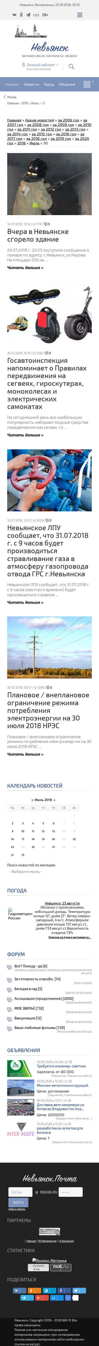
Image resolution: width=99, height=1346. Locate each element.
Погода (17, 890)
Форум (16, 954)
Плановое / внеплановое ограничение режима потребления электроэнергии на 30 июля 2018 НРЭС (48, 710)
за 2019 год (61, 138)
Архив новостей (39, 120)
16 (12, 839)
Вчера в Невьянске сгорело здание (38, 235)
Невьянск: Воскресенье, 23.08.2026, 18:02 (50, 5)
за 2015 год (42, 134)
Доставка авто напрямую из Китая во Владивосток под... (60, 1107)
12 (43, 831)
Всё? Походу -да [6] (30, 966)
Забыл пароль (16, 1208)
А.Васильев (66, 1240)
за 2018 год (36, 138)
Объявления (23, 1050)
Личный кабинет (41, 65)
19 (43, 839)
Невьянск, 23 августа (62, 903)
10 (22, 831)
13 (53, 831)
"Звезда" (31, 1240)
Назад (11, 97)
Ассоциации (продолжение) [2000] (44, 998)
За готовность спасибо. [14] (37, 979)
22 (74, 839)
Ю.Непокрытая (47, 1240)
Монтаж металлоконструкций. (63, 1085)
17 (23, 839)
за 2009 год (63, 124)
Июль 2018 (43, 800)
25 (33, 846)
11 (33, 831)
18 (33, 839)
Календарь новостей (34, 786)
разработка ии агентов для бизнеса (60, 1130)
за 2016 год (66, 134)
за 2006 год (68, 120)
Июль (35, 103)
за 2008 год (38, 124)
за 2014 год (17, 134)
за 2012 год (51, 129)
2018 (24, 103)
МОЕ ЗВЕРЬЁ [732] (29, 1008)
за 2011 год (27, 129)
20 (53, 839)
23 (12, 846)
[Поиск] (71, 66)
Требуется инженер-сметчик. (62, 1066)
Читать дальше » (25, 267)
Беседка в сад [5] (28, 989)
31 (23, 854)
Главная (14, 120)
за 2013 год (75, 129)
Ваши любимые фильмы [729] (39, 1028)
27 (53, 846)
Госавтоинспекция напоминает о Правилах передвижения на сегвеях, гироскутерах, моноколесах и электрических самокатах (47, 383)
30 (12, 854)
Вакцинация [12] (28, 1018)
